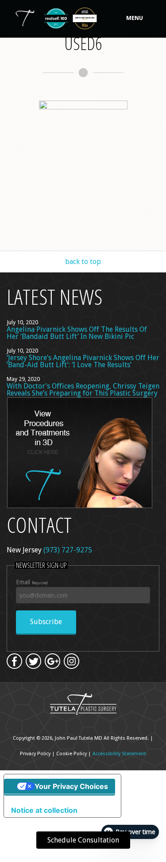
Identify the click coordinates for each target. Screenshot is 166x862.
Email (32, 582)
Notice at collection (44, 810)
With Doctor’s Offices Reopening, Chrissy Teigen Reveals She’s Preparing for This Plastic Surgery (83, 389)
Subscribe (46, 621)
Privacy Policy (35, 754)
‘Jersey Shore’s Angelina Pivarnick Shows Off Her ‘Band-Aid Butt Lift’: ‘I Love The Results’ (83, 361)
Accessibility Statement (119, 754)
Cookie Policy (71, 754)
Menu (134, 18)
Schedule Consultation (83, 840)
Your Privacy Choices (71, 786)
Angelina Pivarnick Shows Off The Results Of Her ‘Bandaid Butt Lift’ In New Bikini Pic (77, 333)
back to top (83, 261)
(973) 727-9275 (67, 550)
